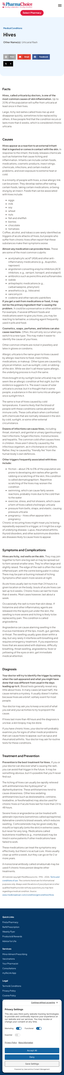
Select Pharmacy (32, 12)
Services (6, 948)
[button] (60, 5)
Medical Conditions (12, 28)
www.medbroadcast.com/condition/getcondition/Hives (28, 895)
